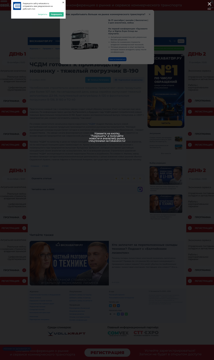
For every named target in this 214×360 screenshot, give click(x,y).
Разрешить (56, 14)
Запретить (42, 14)
